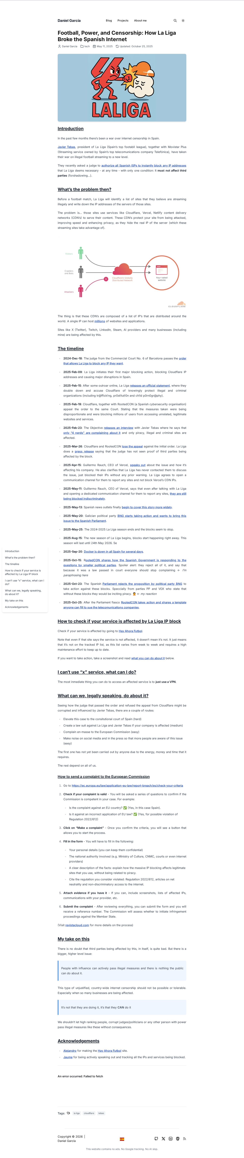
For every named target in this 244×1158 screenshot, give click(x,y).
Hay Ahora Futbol (130, 631)
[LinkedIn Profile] (170, 1139)
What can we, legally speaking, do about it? (23, 592)
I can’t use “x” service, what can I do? (24, 582)
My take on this (14, 600)
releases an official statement (150, 385)
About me (140, 20)
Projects (123, 20)
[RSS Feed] (184, 1138)
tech (87, 46)
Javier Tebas (66, 147)
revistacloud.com (77, 925)
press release (84, 451)
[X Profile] (163, 1139)
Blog (109, 20)
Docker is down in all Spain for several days (113, 551)
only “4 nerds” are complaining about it (91, 433)
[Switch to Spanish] (122, 1139)
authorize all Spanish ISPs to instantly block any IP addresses (143, 165)
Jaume (68, 1057)
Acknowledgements (16, 606)
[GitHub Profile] (156, 1139)
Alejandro (69, 1050)
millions (99, 321)
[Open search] (175, 20)
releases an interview (118, 428)
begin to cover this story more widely (147, 507)
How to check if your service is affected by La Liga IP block (23, 572)
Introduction (12, 551)
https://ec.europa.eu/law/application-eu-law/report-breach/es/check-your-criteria (127, 785)
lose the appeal (132, 446)
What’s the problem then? (20, 557)
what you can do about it (148, 658)
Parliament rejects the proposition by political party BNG (142, 584)
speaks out (137, 465)
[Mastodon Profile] (178, 1139)
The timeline (12, 563)
